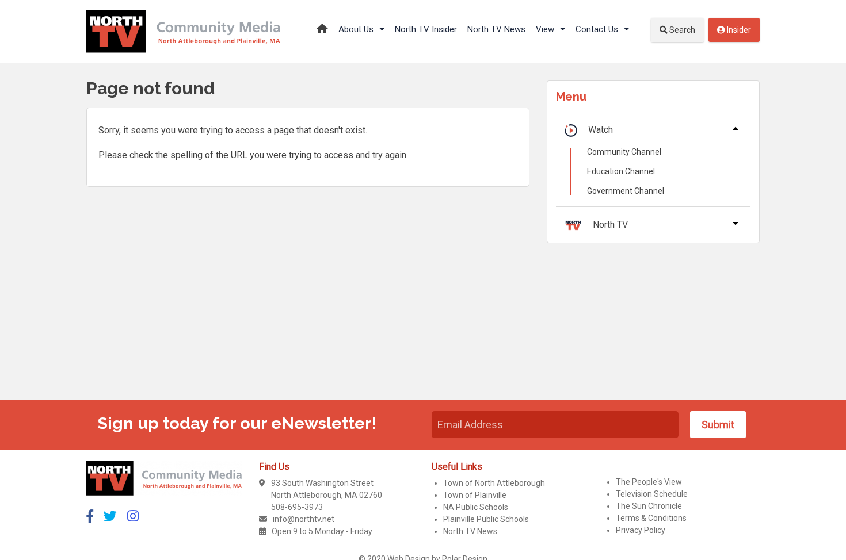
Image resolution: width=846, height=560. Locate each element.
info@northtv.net (303, 519)
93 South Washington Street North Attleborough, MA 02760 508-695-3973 (326, 495)
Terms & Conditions (651, 518)
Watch (600, 129)
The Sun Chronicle (649, 506)
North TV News (496, 29)
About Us (357, 29)
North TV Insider (426, 29)
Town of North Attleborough (494, 483)
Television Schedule (652, 493)
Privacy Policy (640, 530)
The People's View (649, 481)
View (546, 29)
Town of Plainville (474, 495)
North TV (610, 224)
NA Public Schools (475, 507)
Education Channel (621, 171)
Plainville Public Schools (486, 519)
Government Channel (625, 191)
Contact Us (598, 29)
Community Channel (624, 152)
